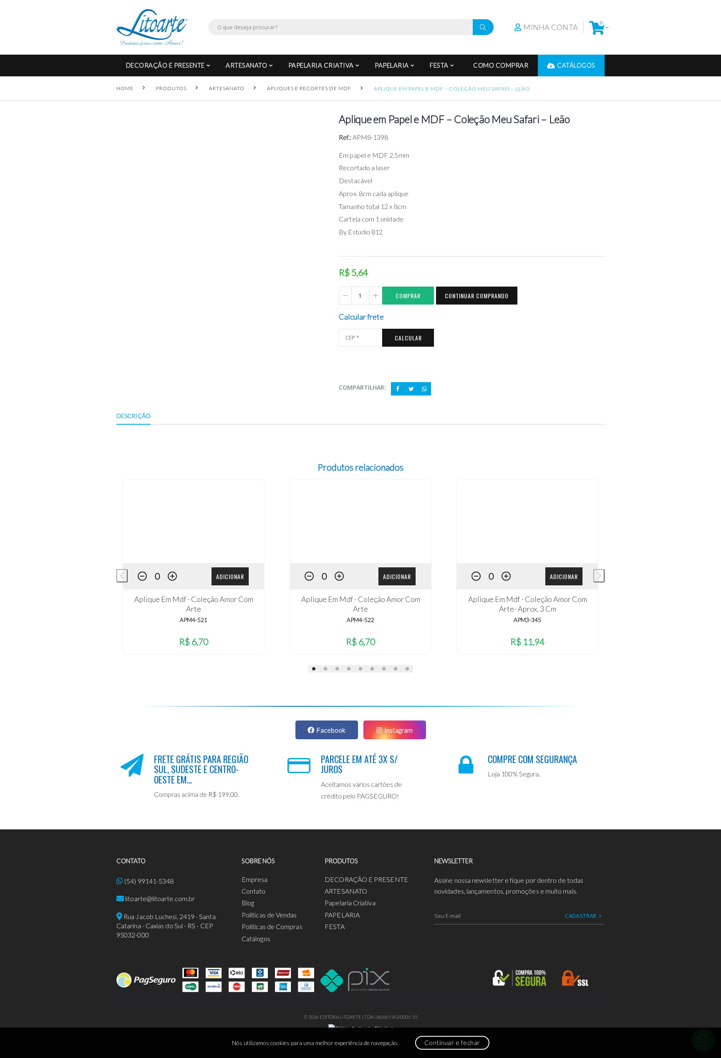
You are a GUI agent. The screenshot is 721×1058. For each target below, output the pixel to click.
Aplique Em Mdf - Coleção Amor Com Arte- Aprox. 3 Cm (527, 603)
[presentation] (122, 575)
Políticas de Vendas (269, 915)
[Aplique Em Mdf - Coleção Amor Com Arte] (193, 521)
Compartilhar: (362, 387)
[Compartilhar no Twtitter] (411, 388)
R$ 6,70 (193, 641)
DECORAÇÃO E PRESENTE (165, 65)
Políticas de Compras (272, 926)
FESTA (439, 65)
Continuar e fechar (452, 1042)
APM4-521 (193, 619)
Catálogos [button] (576, 65)
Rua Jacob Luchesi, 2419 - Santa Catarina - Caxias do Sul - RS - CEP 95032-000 (166, 925)
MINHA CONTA (550, 27)
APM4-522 (360, 619)
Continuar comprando (477, 295)
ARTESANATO (246, 65)
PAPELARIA (392, 65)
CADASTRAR (581, 915)
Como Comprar (500, 65)
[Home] (151, 27)
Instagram (398, 730)
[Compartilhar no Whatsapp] (424, 388)
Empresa (255, 879)
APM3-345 (527, 619)
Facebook (330, 730)
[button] (597, 27)
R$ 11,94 (527, 641)
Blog (248, 903)
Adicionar (230, 576)
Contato (254, 891)
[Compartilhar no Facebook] (397, 388)
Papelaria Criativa (321, 65)
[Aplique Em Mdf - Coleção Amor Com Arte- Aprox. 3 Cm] (527, 521)
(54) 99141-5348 (149, 881)
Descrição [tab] (133, 415)
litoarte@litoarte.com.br (160, 898)
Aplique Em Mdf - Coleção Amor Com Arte (193, 603)
